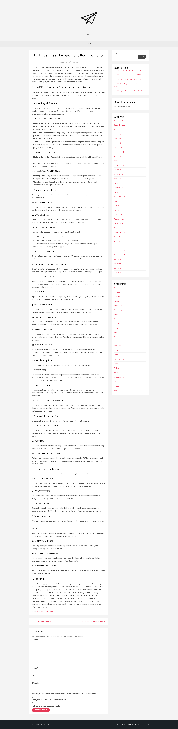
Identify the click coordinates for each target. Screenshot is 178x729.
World (116, 390)
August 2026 (118, 120)
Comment (36, 640)
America (117, 292)
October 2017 (118, 259)
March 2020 (118, 214)
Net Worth (117, 346)
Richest (116, 368)
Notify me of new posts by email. (46, 706)
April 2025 (117, 143)
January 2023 (118, 192)
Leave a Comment (49, 611)
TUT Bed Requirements (42, 621)
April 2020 (117, 210)
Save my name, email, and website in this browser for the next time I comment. (65, 694)
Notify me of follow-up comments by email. (50, 700)
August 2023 (118, 174)
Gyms (116, 337)
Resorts (116, 363)
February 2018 (119, 246)
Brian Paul (75, 62)
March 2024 (118, 161)
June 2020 (117, 205)
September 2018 (119, 237)
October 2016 (119, 268)
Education (117, 323)
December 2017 (119, 250)
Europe (116, 328)
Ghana (116, 332)
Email (34, 676)
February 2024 (119, 165)
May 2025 (117, 138)
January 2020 (118, 223)
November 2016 (119, 264)
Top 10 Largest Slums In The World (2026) (128, 91)
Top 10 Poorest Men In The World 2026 (127, 75)
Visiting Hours (119, 386)
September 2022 (119, 196)
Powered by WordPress (123, 724)
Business (117, 296)
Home (89, 44)
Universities (40, 611)
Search (116, 53)
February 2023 (119, 187)
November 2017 (119, 255)
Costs (116, 319)
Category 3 (118, 310)
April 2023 (117, 179)
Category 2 (118, 305)
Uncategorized (119, 377)
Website (35, 683)
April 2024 (117, 156)
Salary (116, 372)
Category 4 (118, 314)
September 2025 (119, 125)
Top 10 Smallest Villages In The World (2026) (129, 79)
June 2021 (117, 201)
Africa (116, 287)
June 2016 (117, 273)
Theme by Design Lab (141, 724)
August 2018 (118, 241)
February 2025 (119, 152)
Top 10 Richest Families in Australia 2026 (127, 70)
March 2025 (118, 147)
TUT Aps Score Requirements (92, 621)
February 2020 (119, 219)
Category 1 (117, 301)
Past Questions (119, 359)
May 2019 (117, 228)
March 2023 (118, 183)
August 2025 (118, 129)
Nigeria (116, 350)
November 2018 (119, 232)
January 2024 (118, 170)
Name (35, 668)
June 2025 (117, 134)
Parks (116, 355)
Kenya (116, 341)
